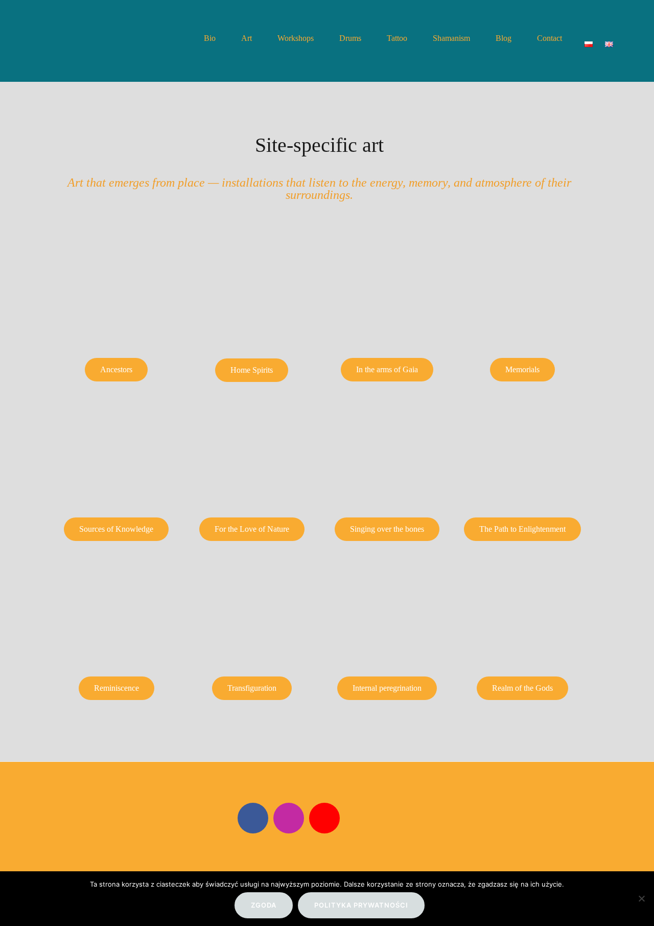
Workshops (295, 38)
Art (246, 38)
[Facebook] (253, 818)
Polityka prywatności (361, 905)
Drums (350, 38)
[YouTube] (324, 818)
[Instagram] (288, 818)
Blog (503, 38)
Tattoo (397, 38)
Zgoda (263, 905)
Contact (549, 38)
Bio (210, 38)
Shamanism (451, 38)
